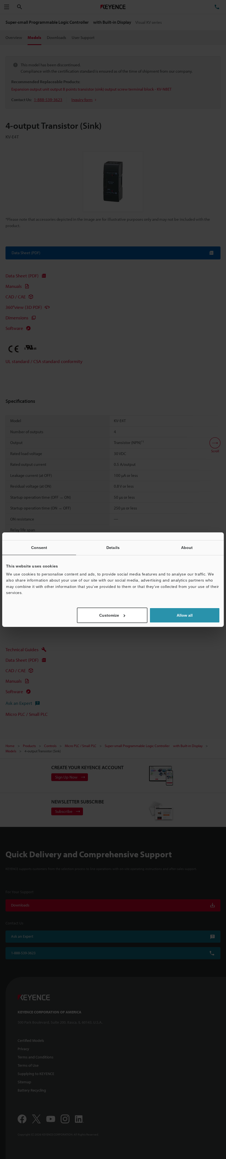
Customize (109, 615)
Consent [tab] (39, 547)
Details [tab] (113, 547)
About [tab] (187, 547)
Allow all (185, 615)
